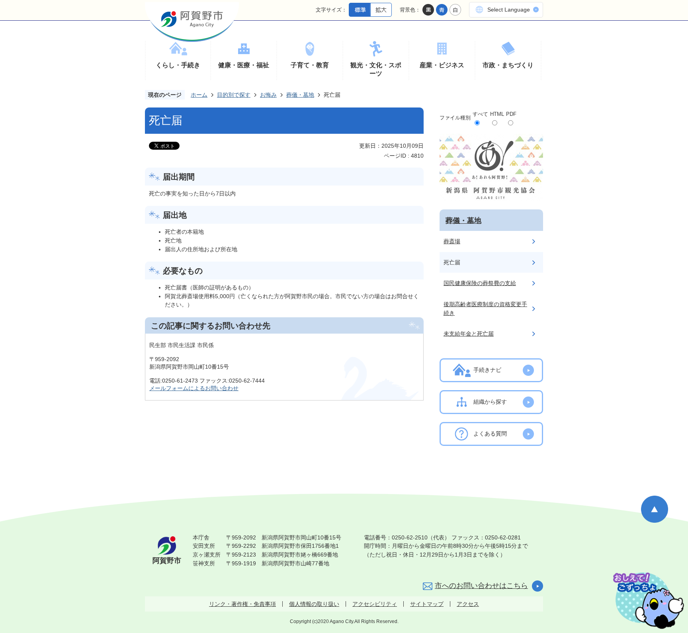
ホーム (199, 95)
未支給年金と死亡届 (469, 333)
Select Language (508, 9)
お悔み (268, 95)
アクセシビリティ (374, 604)
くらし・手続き (178, 65)
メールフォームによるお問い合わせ (193, 388)
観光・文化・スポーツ (375, 69)
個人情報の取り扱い (314, 604)
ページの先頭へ (654, 509)
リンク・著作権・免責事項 (242, 604)
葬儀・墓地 (300, 95)
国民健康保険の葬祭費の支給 (480, 283)
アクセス (468, 604)
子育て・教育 (310, 65)
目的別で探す (233, 95)
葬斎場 (452, 241)
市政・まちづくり (508, 65)
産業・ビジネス (442, 65)
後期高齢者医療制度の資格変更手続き (485, 308)
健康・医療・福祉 (243, 65)
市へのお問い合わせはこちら (481, 586)
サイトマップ (427, 604)
